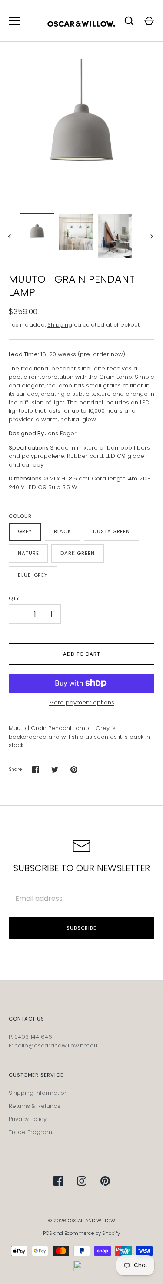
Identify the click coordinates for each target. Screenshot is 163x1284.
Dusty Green (111, 531)
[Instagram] (81, 1181)
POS (47, 1233)
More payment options (81, 702)
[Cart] (149, 20)
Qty (14, 598)
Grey (25, 531)
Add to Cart (81, 653)
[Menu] (14, 20)
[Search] (129, 20)
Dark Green (77, 553)
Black (63, 531)
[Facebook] (58, 1181)
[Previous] (10, 236)
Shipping (59, 324)
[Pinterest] (105, 1181)
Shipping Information (38, 1093)
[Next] (152, 236)
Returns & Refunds (34, 1106)
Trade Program (30, 1132)
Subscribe (81, 927)
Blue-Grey (33, 574)
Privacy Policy (28, 1119)
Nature (28, 553)
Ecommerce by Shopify (92, 1233)
